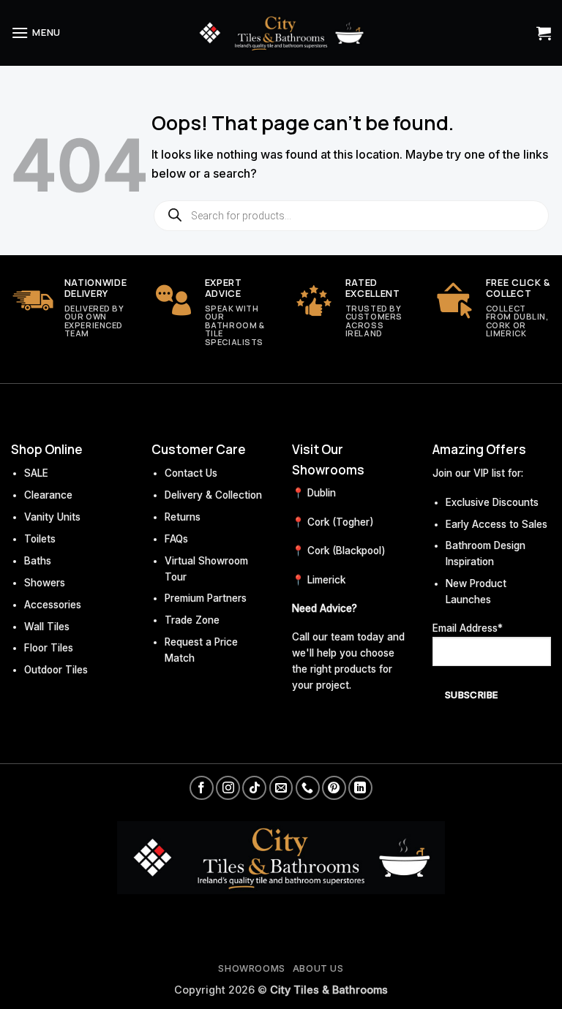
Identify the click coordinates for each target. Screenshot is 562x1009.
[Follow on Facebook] (202, 788)
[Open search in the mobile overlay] (351, 215)
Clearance (48, 495)
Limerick (326, 580)
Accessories (52, 605)
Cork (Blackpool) (346, 550)
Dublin (321, 493)
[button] (36, 32)
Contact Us (191, 473)
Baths (37, 561)
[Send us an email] (281, 788)
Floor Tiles (48, 648)
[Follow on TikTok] (254, 788)
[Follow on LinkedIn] (360, 788)
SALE (36, 473)
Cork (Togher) (340, 522)
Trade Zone (192, 620)
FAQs (176, 539)
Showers (44, 583)
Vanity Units (52, 517)
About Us (318, 968)
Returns (183, 517)
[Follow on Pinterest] (334, 788)
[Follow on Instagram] (228, 788)
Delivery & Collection (213, 495)
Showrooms (251, 968)
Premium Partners (206, 598)
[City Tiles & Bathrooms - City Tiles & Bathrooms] (281, 32)
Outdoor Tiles (56, 670)
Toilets (40, 539)
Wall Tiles (47, 626)
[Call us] (308, 788)
